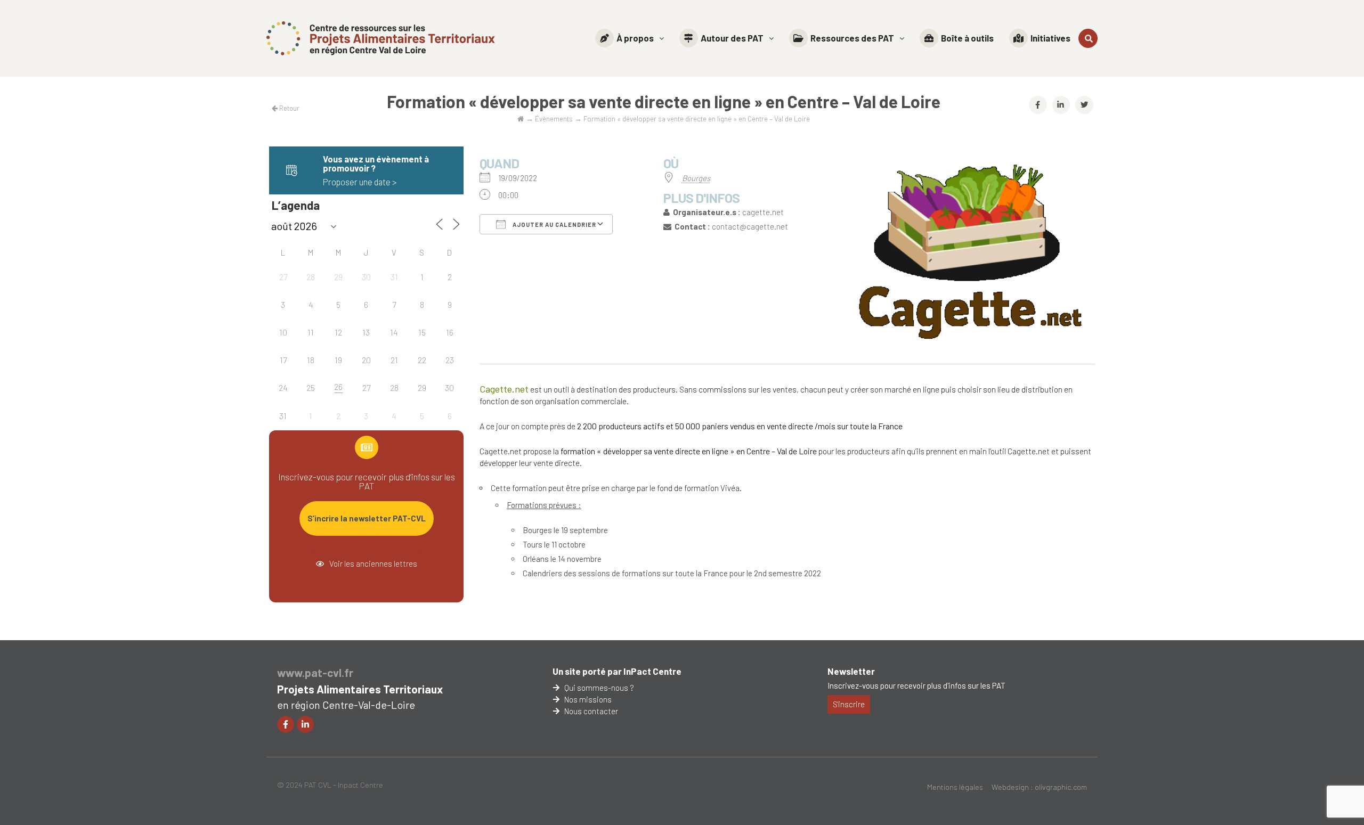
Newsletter (851, 671)
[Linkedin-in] (305, 724)
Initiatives (1050, 37)
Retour (288, 108)
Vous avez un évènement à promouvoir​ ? (376, 163)
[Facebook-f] (285, 724)
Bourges (696, 178)
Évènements (554, 118)
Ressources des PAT (852, 37)
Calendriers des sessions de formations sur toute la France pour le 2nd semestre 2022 (672, 573)
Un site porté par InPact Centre (617, 671)
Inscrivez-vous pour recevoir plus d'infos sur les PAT (916, 685)
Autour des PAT (732, 37)
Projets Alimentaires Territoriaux (360, 689)
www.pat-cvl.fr (315, 672)
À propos (635, 37)
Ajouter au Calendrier (553, 224)
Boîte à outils (967, 37)
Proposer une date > (359, 181)
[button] (629, 38)
